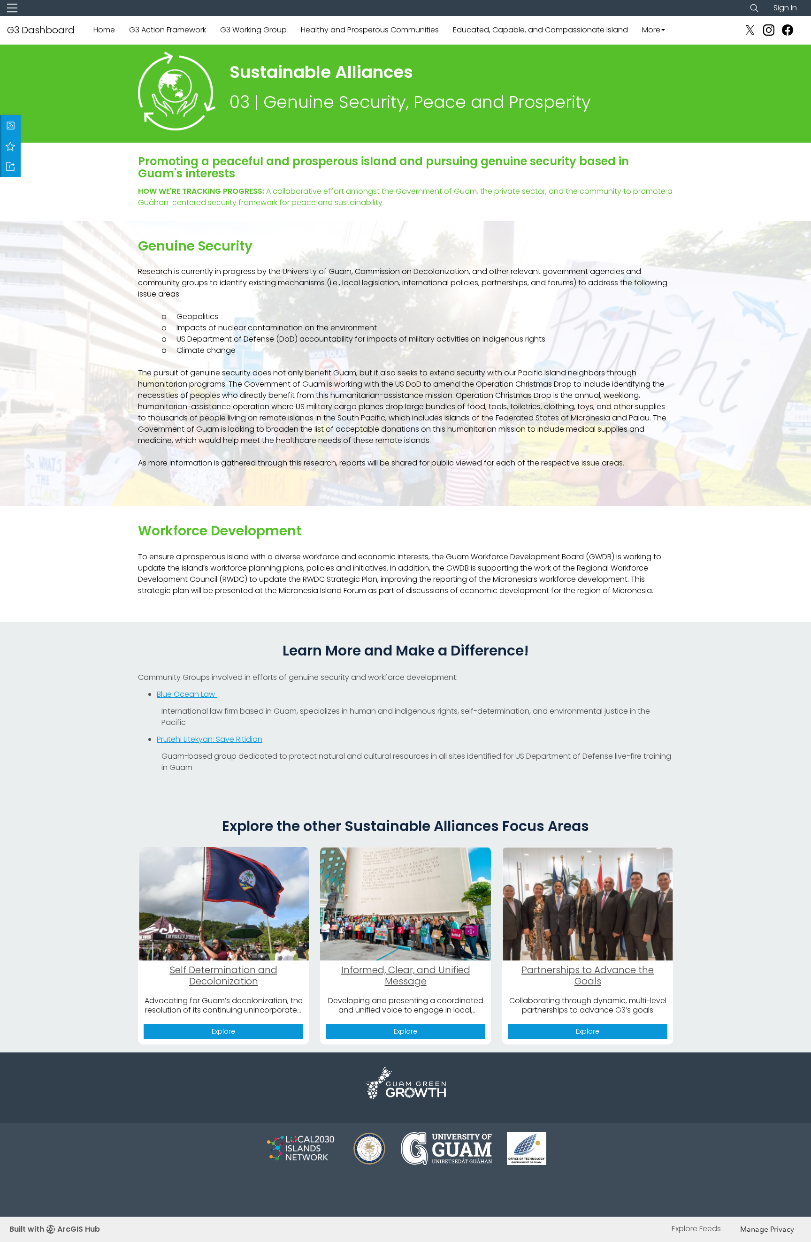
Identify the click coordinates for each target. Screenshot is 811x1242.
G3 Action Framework (167, 29)
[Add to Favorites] (10, 146)
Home (104, 29)
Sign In (785, 7)
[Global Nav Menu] (12, 8)
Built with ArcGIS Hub (54, 1229)
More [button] (651, 29)
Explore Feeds (696, 1228)
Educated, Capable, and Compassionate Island (540, 29)
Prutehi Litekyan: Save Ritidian (209, 739)
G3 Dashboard (41, 30)
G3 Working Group (253, 29)
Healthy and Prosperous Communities (370, 29)
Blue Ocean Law (187, 694)
